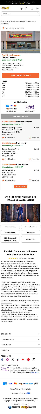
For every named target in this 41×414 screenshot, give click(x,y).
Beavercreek (18, 21)
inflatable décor (6, 310)
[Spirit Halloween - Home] (5, 8)
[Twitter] (12, 359)
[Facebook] (2, 359)
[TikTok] (18, 359)
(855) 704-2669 (7, 70)
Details (28, 3)
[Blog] (33, 359)
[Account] (26, 8)
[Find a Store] (21, 8)
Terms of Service (15, 389)
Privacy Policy (26, 389)
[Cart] (32, 8)
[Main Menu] (37, 8)
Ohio (11, 21)
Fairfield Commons (29, 21)
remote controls (6, 303)
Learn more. (34, 372)
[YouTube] (23, 359)
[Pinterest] (28, 359)
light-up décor (34, 307)
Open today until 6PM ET (12, 124)
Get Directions (20, 75)
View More (20, 186)
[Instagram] (7, 359)
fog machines (34, 300)
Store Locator (5, 21)
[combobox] (20, 14)
